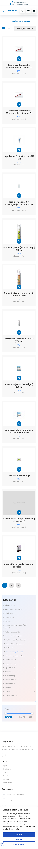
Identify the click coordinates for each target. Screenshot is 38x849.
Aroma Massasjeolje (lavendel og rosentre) (19, 565)
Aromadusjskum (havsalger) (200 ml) (19, 385)
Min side (6, 779)
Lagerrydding (10, 664)
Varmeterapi (10, 684)
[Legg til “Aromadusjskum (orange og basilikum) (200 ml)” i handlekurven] (19, 423)
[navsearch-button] (22, 11)
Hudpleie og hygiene (13, 636)
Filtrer (8, 717)
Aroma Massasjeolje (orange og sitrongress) (19, 520)
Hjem (5, 766)
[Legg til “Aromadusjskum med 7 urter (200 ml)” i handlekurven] (19, 332)
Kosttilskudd (10, 660)
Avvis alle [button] (19, 839)
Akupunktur (10, 605)
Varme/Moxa (10, 680)
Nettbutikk (7, 769)
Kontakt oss (7, 783)
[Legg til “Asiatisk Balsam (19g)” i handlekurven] (19, 469)
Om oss (6, 772)
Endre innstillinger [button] (19, 844)
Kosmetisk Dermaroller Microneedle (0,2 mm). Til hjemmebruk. (19, 66)
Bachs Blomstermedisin (15, 644)
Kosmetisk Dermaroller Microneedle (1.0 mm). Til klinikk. (19, 112)
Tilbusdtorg (10, 676)
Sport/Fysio (10, 668)
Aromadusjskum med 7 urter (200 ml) (19, 340)
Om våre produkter (10, 776)
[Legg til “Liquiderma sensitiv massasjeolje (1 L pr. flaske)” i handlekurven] (19, 195)
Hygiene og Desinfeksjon (15, 656)
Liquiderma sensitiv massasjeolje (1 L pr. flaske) (19, 203)
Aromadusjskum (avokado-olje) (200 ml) (19, 248)
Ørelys (7, 692)
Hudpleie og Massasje (15, 652)
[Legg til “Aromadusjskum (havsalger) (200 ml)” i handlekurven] (19, 378)
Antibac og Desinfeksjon (16, 640)
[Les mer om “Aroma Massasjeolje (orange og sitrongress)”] (19, 512)
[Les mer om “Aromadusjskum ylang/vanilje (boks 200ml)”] (19, 286)
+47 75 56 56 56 (12, 801)
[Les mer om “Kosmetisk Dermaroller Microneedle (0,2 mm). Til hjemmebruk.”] (19, 58)
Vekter (8, 688)
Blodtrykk (9, 613)
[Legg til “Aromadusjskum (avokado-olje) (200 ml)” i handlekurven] (19, 241)
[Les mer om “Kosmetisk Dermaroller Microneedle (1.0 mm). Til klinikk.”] (19, 104)
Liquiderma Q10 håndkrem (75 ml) (19, 157)
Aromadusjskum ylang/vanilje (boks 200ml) (19, 294)
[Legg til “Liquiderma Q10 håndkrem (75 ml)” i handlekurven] (19, 150)
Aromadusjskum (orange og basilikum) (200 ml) (19, 431)
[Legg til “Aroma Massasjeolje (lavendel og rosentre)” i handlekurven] (19, 558)
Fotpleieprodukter (12, 632)
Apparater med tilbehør (15, 609)
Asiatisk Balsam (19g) (19, 475)
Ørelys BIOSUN (11, 696)
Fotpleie (9, 648)
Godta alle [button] (19, 834)
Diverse (8, 621)
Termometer (10, 672)
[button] (34, 11)
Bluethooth (9, 617)
